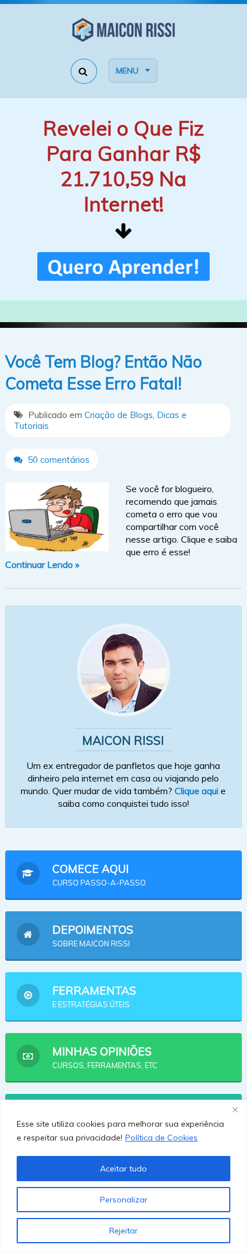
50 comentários (57, 459)
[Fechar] (235, 1109)
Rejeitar (123, 1230)
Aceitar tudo (123, 1168)
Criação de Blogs (118, 414)
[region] (123, 1176)
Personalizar (124, 1199)
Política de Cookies (161, 1137)
